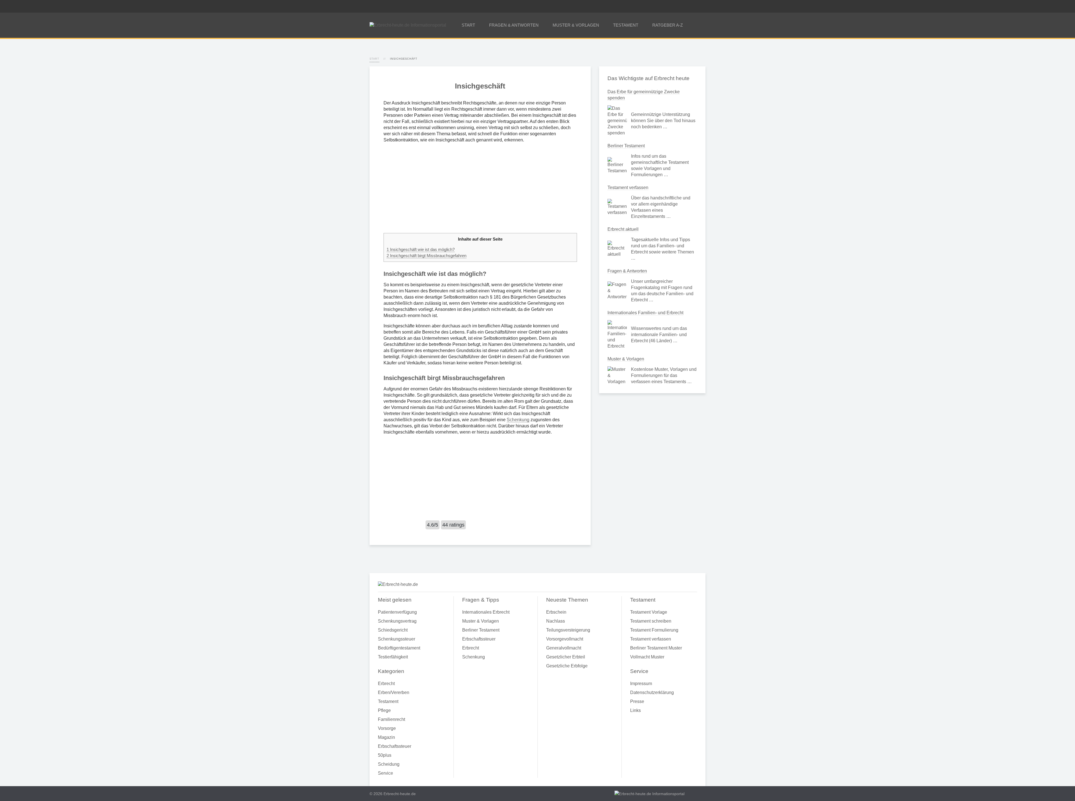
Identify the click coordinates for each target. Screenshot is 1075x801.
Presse (637, 701)
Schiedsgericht (393, 630)
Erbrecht (386, 683)
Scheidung (388, 764)
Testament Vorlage (648, 612)
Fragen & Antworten (627, 271)
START (468, 25)
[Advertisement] (480, 188)
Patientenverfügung (397, 612)
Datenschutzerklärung (652, 692)
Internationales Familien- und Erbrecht (645, 312)
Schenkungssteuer (396, 639)
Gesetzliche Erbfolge (567, 665)
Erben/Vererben (393, 692)
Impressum (641, 683)
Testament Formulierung (654, 630)
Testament (388, 701)
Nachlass (555, 621)
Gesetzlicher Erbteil (565, 657)
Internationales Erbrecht (486, 612)
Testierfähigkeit (393, 657)
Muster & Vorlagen (625, 359)
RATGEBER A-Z (667, 25)
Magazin (386, 737)
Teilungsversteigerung (568, 630)
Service (385, 773)
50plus (384, 755)
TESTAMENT (625, 25)
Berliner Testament (626, 145)
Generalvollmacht (563, 648)
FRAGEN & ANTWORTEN (514, 25)
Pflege (384, 710)
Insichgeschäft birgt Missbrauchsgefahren (426, 255)
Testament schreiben (650, 621)
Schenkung (518, 419)
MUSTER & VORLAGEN (576, 25)
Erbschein (556, 612)
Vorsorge (387, 728)
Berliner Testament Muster (656, 648)
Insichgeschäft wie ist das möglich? (421, 249)
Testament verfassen (627, 187)
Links (635, 710)
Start (374, 58)
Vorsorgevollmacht (564, 639)
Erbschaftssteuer (394, 746)
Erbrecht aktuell (623, 229)
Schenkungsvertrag (397, 621)
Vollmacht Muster (647, 657)
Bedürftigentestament (399, 648)
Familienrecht (391, 719)
